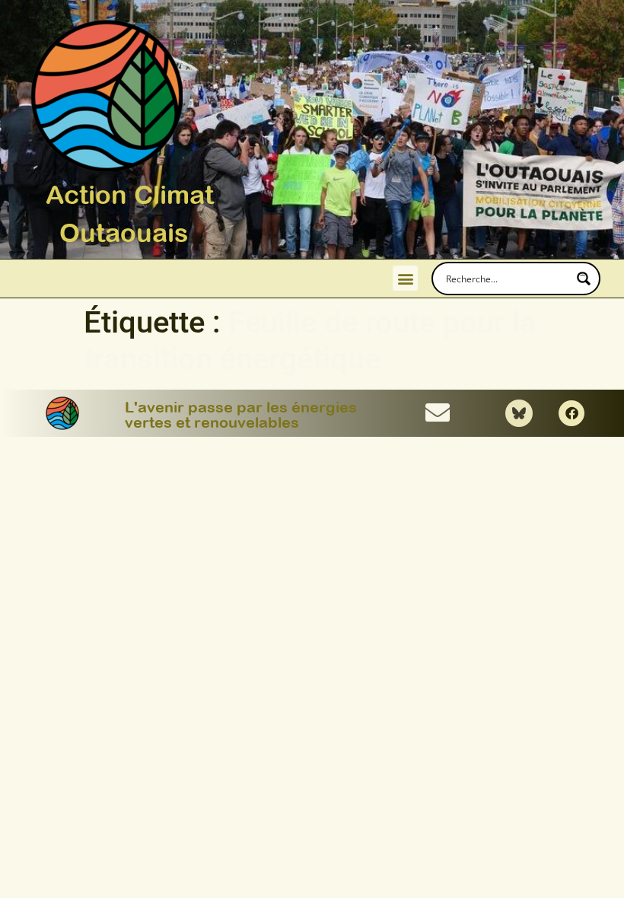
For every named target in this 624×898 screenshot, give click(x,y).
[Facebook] (571, 413)
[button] (405, 278)
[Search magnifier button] (583, 278)
